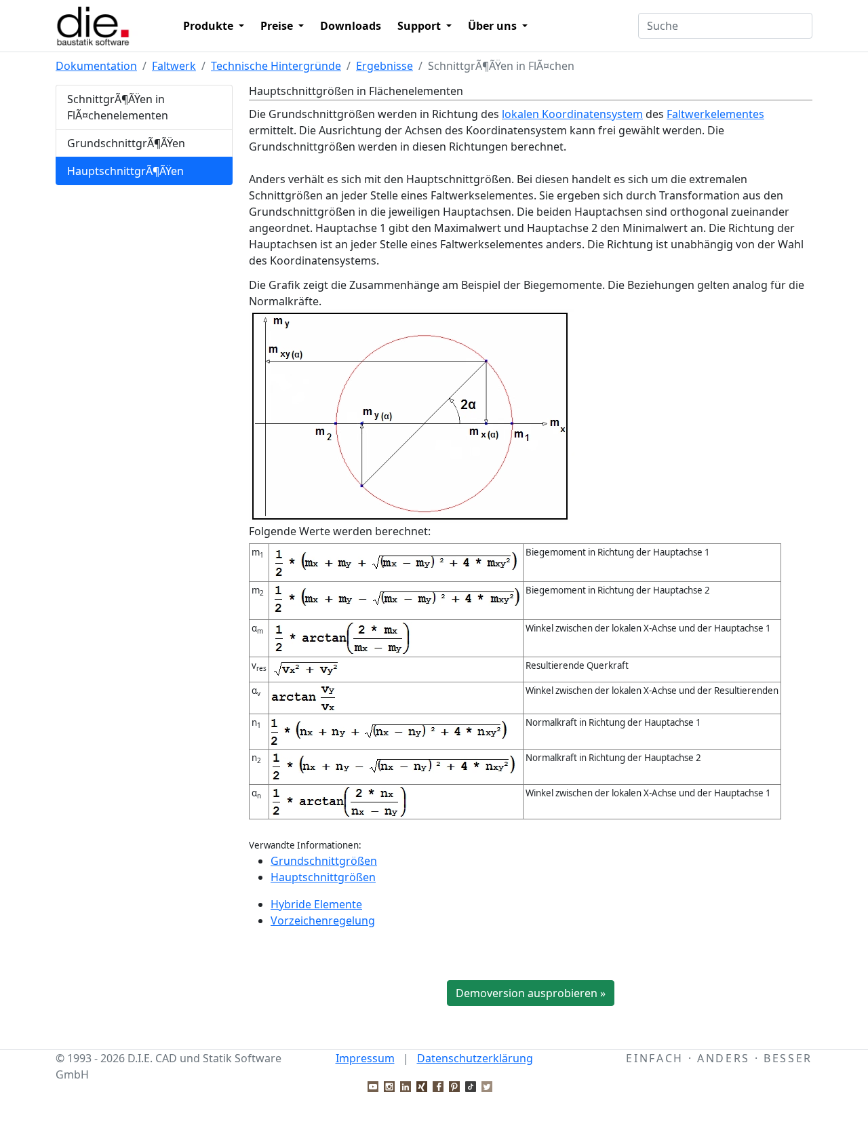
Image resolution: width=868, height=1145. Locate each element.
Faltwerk (174, 65)
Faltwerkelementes (715, 113)
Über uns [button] (493, 25)
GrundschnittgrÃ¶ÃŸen (126, 143)
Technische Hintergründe (276, 65)
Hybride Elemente (316, 904)
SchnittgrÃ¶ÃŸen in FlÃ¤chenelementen (117, 107)
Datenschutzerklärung (475, 1058)
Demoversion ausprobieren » (531, 993)
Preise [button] (278, 25)
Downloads (350, 25)
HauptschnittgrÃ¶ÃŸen (125, 170)
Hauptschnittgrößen (323, 877)
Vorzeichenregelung (323, 920)
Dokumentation (96, 65)
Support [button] (420, 25)
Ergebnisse (384, 65)
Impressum (365, 1058)
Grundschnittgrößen (324, 860)
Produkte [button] (209, 25)
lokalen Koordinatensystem (572, 113)
